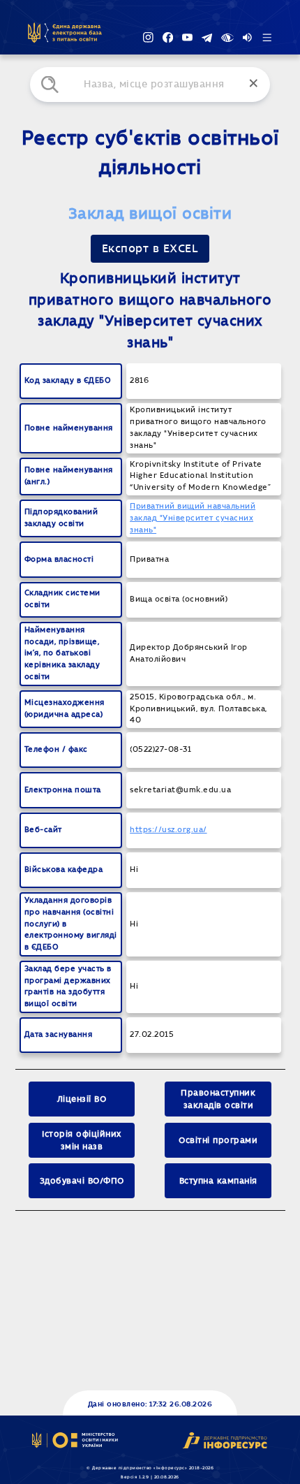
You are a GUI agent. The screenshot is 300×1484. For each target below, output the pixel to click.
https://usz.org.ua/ (168, 830)
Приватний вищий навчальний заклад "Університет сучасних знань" (192, 518)
